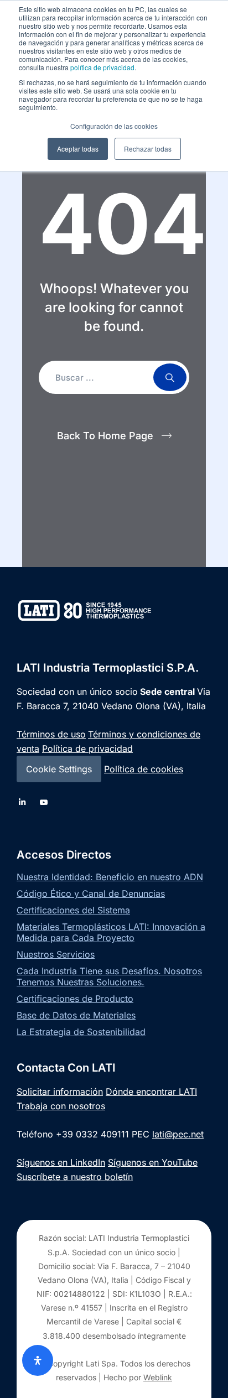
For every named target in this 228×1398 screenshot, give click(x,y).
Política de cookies (143, 769)
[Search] (169, 377)
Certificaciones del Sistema (73, 910)
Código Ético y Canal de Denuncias (91, 893)
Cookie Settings (59, 769)
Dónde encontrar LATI (151, 1091)
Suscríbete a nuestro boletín (75, 1176)
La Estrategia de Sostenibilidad (81, 1031)
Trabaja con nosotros (61, 1105)
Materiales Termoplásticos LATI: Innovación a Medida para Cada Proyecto (111, 932)
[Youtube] (44, 802)
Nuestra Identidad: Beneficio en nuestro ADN (110, 876)
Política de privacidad (87, 748)
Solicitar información (60, 1091)
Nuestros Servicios (56, 954)
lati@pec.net (178, 1134)
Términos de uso (51, 734)
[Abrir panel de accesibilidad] (37, 1360)
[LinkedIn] (22, 802)
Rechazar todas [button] (148, 148)
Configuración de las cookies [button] (114, 126)
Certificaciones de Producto (75, 998)
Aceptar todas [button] (78, 148)
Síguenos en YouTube (153, 1162)
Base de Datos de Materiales (76, 1015)
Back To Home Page (105, 435)
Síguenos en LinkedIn (61, 1162)
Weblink (157, 1377)
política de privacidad (102, 67)
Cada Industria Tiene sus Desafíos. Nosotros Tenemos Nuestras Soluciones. (109, 976)
